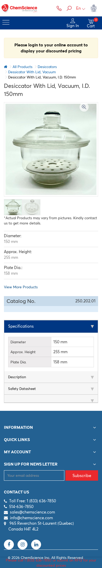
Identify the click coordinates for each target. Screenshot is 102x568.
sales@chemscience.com (32, 512)
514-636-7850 (21, 506)
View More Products (21, 287)
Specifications (21, 326)
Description (17, 377)
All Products (22, 66)
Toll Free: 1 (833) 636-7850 (32, 500)
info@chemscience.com (31, 517)
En (78, 8)
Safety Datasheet (22, 389)
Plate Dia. (18, 362)
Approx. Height (23, 352)
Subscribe (81, 475)
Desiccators (47, 66)
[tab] (51, 326)
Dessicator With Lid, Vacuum (32, 72)
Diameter (18, 342)
